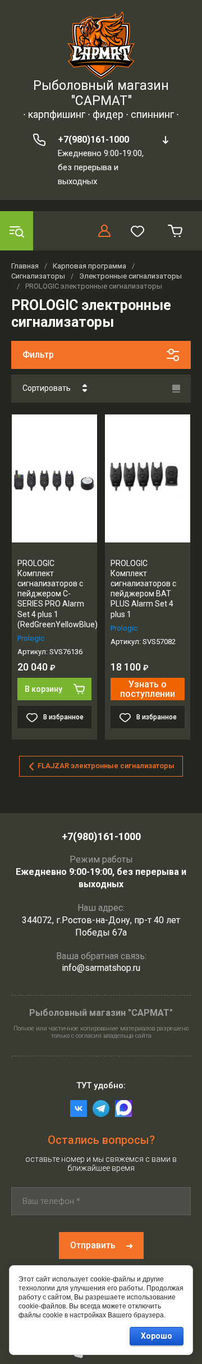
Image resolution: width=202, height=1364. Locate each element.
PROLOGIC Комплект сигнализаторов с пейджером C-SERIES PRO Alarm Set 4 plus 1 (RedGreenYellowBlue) (57, 594)
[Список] (176, 388)
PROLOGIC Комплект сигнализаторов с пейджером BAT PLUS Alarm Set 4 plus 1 (143, 589)
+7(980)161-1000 (93, 139)
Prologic (30, 638)
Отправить (93, 1245)
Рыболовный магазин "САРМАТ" (101, 93)
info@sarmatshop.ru (101, 967)
